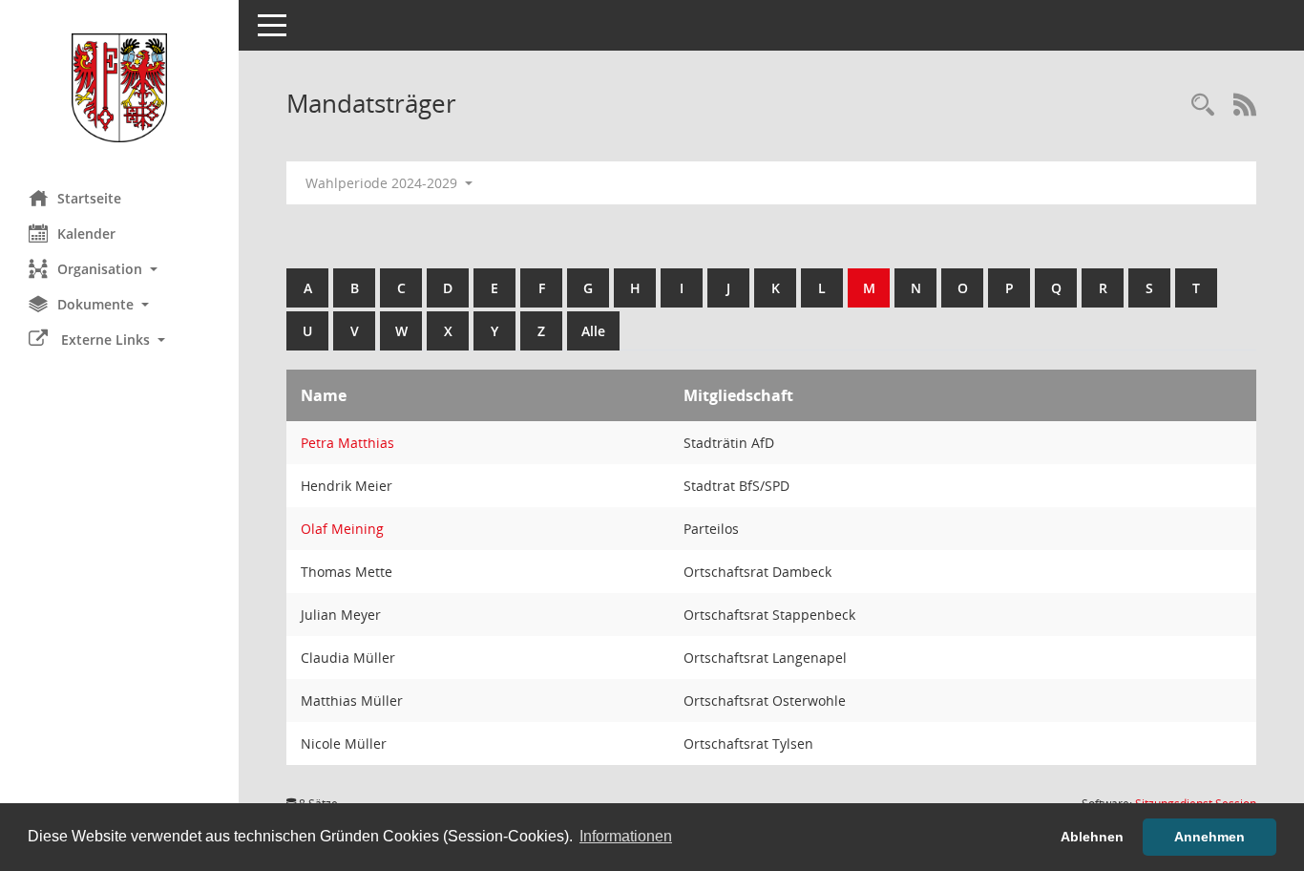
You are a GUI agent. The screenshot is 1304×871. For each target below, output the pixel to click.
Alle (593, 331)
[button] (119, 269)
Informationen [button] (625, 836)
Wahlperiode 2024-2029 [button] (383, 183)
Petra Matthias (347, 443)
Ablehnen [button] (1092, 836)
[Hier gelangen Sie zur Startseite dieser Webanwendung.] (119, 87)
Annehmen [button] (1209, 836)
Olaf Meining (342, 529)
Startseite (89, 198)
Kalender (86, 233)
